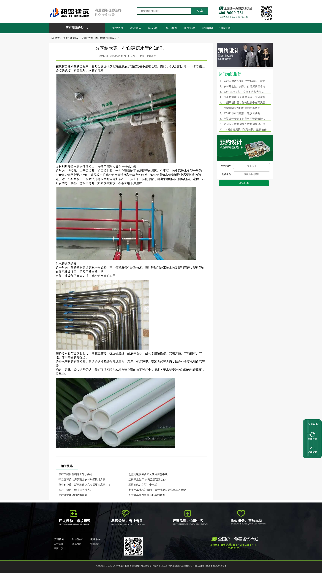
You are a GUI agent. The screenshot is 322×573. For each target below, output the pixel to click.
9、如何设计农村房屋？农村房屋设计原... (244, 124)
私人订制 (153, 28)
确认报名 (244, 183)
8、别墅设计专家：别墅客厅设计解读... (242, 118)
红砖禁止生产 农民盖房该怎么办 (147, 479)
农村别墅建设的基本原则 (73, 495)
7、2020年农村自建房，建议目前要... (241, 113)
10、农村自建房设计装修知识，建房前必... (244, 129)
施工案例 (171, 28)
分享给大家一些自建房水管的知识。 (99, 38)
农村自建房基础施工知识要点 (75, 474)
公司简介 (59, 539)
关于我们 (58, 543)
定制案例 (207, 28)
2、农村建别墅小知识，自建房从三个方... (244, 86)
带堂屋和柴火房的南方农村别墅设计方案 (82, 479)
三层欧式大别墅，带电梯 (142, 484)
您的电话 (226, 174)
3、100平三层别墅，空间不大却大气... (242, 91)
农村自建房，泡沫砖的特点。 (75, 490)
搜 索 (199, 10)
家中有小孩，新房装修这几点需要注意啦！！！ (86, 484)
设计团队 (135, 28)
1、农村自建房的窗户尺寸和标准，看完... (244, 81)
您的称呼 (225, 166)
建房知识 (189, 28)
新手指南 (77, 539)
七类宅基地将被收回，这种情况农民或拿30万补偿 (157, 490)
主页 (65, 38)
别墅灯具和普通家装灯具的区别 (146, 495)
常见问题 (76, 543)
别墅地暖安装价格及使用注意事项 (148, 474)
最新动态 (58, 548)
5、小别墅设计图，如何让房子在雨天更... (244, 102)
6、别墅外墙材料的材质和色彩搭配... (241, 108)
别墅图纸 (117, 28)
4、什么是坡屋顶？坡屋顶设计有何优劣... (244, 97)
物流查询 (94, 543)
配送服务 (95, 539)
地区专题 (225, 28)
